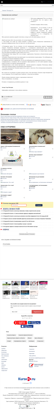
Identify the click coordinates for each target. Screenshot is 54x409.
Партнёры (31, 353)
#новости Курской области (25, 335)
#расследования (38, 338)
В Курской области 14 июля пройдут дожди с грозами (18, 224)
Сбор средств (32, 355)
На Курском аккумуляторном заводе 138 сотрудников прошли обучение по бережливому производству (25, 119)
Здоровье (3, 365)
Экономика (4, 359)
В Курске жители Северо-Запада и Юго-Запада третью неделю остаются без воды (20, 117)
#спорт (9, 341)
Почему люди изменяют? (36, 154)
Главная (4, 10)
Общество (4, 350)
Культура (3, 361)
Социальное (4, 370)
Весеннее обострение (6, 176)
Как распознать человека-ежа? (37, 146)
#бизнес (30, 338)
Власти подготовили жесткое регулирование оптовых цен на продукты (18, 116)
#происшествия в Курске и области (16, 338)
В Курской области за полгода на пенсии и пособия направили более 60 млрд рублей (26, 216)
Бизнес (3, 367)
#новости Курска (11, 335)
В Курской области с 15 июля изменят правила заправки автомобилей (22, 213)
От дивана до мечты (6, 168)
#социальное (40, 341)
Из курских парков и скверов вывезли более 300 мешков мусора (21, 226)
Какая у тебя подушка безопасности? (10, 146)
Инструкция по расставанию (36, 176)
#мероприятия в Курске (20, 341)
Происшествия (5, 354)
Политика (4, 352)
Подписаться (37, 312)
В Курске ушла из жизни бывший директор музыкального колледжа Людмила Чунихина (27, 218)
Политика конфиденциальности (37, 358)
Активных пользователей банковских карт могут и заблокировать (16, 122)
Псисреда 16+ (10, 10)
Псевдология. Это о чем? (7, 185)
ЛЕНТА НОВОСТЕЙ (11, 209)
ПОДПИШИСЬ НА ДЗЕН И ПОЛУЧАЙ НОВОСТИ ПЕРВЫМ (18, 108)
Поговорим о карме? (6, 195)
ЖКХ (2, 363)
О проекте (31, 349)
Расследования (5, 356)
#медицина (31, 341)
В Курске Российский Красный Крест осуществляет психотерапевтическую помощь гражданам (24, 120)
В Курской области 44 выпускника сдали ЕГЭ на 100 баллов (19, 221)
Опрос (5, 229)
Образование (4, 368)
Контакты (32, 351)
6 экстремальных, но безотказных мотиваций (38, 186)
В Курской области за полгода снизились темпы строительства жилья (22, 211)
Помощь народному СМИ (10, 203)
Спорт (3, 357)
